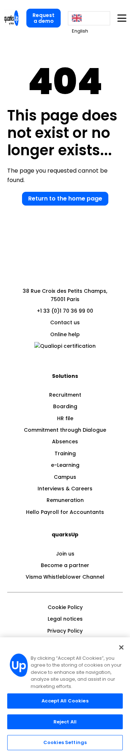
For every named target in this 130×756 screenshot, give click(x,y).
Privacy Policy (65, 630)
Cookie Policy (65, 607)
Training (65, 453)
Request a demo (43, 18)
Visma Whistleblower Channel (65, 576)
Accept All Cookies (65, 700)
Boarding (65, 406)
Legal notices (65, 618)
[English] (89, 18)
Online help (65, 334)
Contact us (65, 322)
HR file (65, 418)
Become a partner (65, 565)
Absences (65, 441)
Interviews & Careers (65, 488)
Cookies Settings (65, 742)
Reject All (65, 721)
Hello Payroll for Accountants (65, 512)
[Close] (121, 647)
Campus (65, 477)
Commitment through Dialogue (65, 430)
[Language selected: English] (89, 18)
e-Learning (65, 465)
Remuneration (65, 500)
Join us (65, 553)
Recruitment (65, 394)
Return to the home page (65, 198)
